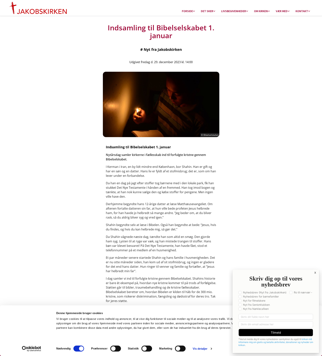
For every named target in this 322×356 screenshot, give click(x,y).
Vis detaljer (200, 348)
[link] (188, 11)
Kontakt (302, 11)
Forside (187, 11)
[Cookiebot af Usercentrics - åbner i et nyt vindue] (31, 349)
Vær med (282, 11)
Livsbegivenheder (233, 11)
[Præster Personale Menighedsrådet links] (309, 11)
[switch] (115, 349)
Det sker (207, 11)
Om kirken (261, 11)
